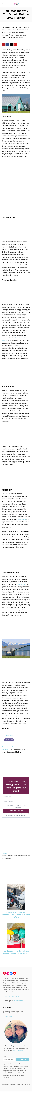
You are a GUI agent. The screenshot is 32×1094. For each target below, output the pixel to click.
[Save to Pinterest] (3, 44)
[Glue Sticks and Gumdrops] (16, 3)
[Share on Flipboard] (15, 44)
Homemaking (16, 747)
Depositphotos (18, 1001)
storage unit (22, 519)
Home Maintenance (6, 858)
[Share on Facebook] (7, 44)
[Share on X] (11, 44)
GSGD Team (9, 735)
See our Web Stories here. (11, 996)
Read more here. (18, 1050)
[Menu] (2, 3)
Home (4, 747)
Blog (8, 747)
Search (5, 1056)
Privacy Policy (23, 815)
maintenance (21, 584)
